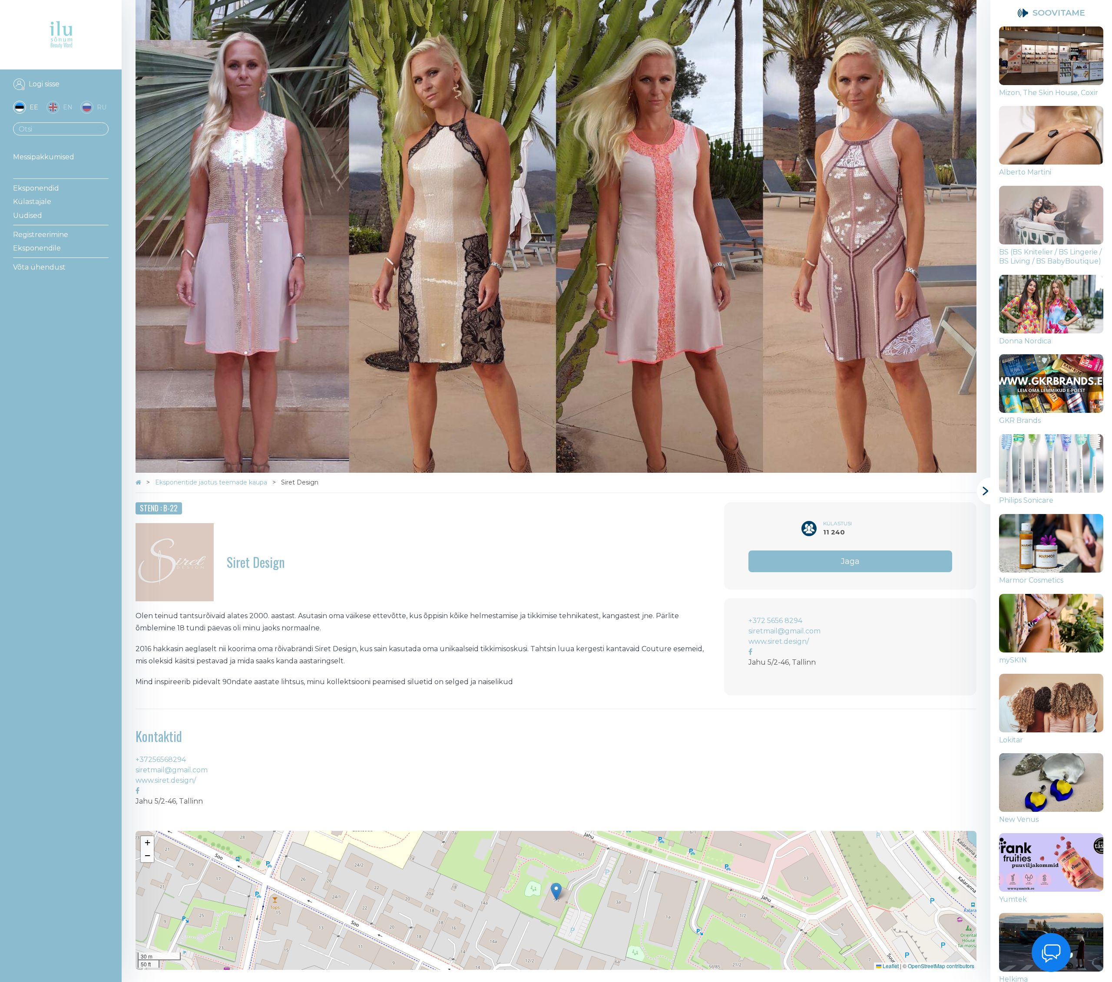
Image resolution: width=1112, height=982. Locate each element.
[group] (1051, 66)
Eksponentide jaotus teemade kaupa (212, 482)
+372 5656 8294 (775, 620)
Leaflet (890, 965)
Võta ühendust (39, 267)
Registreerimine (40, 235)
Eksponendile (37, 248)
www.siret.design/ (778, 641)
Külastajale (32, 202)
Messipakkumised (43, 157)
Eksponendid (36, 188)
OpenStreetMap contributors (941, 965)
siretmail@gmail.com (784, 631)
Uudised (27, 215)
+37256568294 (161, 759)
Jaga (850, 561)
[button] (556, 891)
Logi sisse (44, 84)
